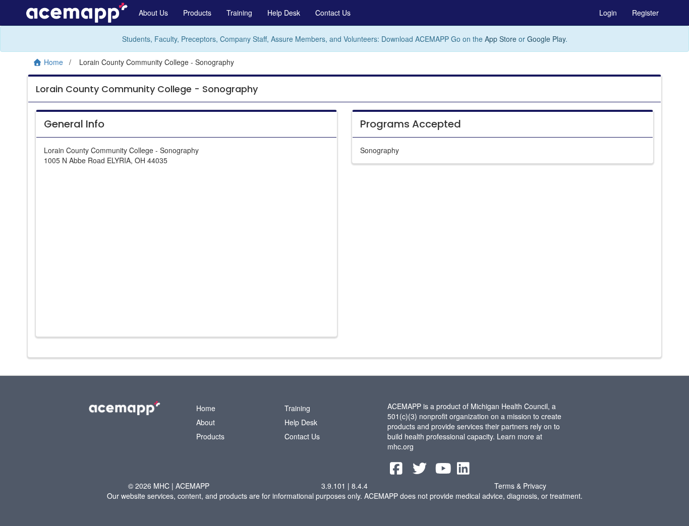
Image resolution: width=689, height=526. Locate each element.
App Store (500, 39)
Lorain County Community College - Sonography (147, 89)
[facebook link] (397, 471)
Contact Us (333, 13)
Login (608, 13)
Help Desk (283, 13)
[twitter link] (421, 471)
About (205, 422)
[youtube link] (444, 471)
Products (197, 13)
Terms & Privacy (520, 486)
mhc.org (400, 446)
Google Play (546, 39)
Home (205, 408)
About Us (153, 13)
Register (645, 13)
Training (239, 13)
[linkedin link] (463, 471)
